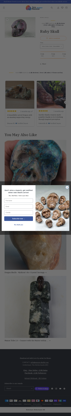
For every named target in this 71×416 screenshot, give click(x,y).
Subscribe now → (18, 218)
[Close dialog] (67, 187)
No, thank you (18, 224)
